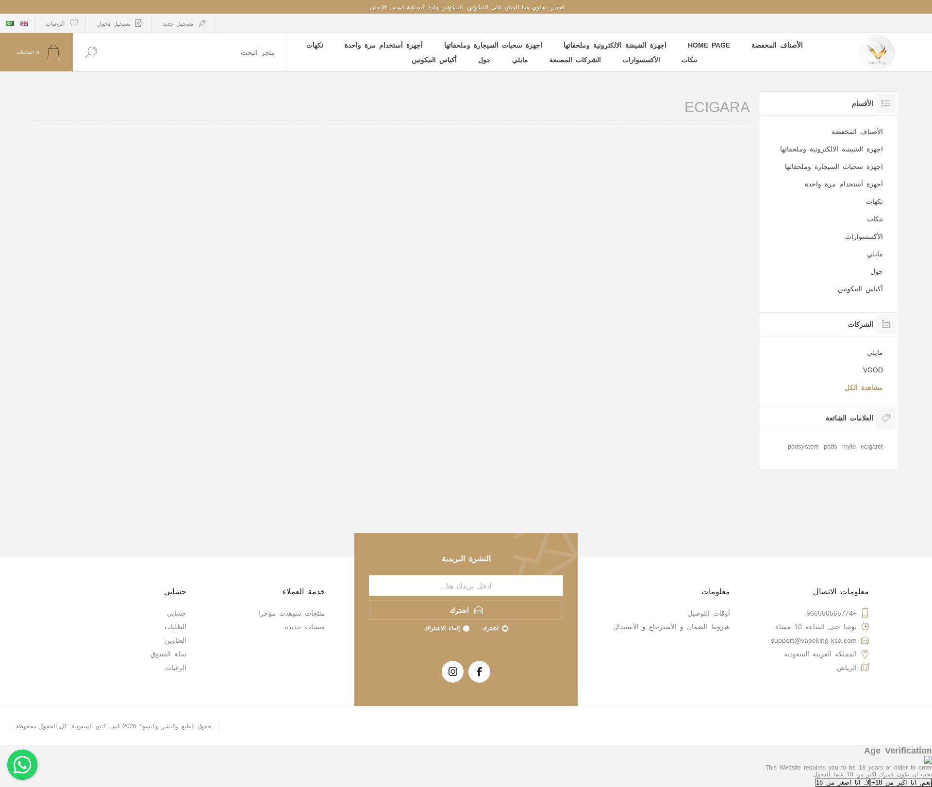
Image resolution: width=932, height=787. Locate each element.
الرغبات (175, 667)
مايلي (875, 253)
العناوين (175, 639)
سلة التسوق (168, 653)
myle (849, 446)
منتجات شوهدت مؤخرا (291, 612)
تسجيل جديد (178, 23)
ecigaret (872, 446)
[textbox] (197, 52)
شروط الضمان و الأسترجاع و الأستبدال (671, 626)
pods (830, 446)
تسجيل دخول (113, 23)
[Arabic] (9, 23)
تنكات (875, 218)
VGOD (873, 369)
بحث (91, 52)
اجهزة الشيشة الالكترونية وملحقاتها (831, 148)
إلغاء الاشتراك (442, 628)
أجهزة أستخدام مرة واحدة (844, 183)
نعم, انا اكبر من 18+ (901, 782)
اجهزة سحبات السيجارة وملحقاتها (834, 166)
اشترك (490, 628)
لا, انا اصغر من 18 (842, 782)
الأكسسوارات (864, 236)
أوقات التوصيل (708, 612)
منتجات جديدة (305, 626)
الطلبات (175, 626)
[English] (24, 23)
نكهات (874, 201)
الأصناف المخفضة (857, 131)
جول (876, 271)
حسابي (176, 612)
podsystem (803, 446)
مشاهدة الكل (864, 387)
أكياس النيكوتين (860, 288)
